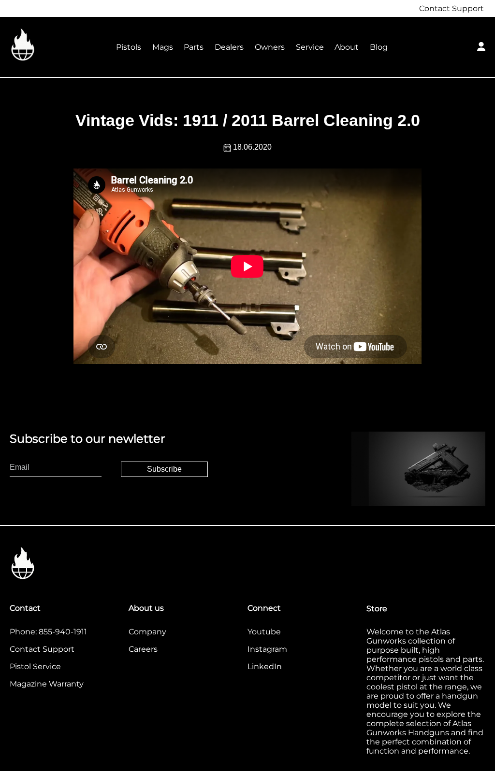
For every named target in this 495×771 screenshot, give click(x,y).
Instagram (267, 649)
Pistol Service (35, 666)
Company (147, 631)
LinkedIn (265, 666)
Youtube (264, 631)
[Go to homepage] (58, 45)
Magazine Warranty (47, 683)
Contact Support (451, 8)
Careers (143, 649)
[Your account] (481, 45)
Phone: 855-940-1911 (48, 631)
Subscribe (164, 469)
